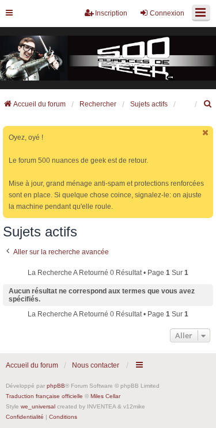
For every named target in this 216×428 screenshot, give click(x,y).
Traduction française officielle (44, 396)
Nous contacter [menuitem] (95, 365)
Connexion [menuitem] (167, 13)
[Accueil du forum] (108, 58)
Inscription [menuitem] (111, 13)
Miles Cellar (105, 396)
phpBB (56, 386)
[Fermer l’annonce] (205, 132)
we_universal (38, 406)
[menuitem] (208, 104)
